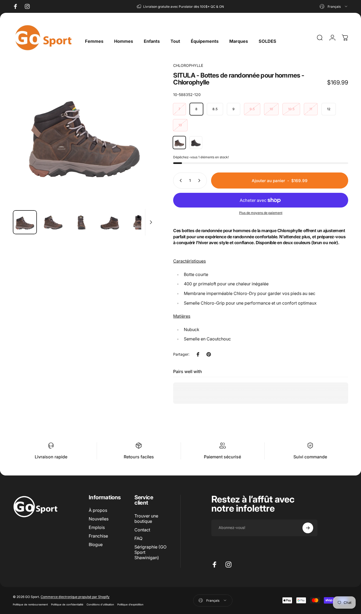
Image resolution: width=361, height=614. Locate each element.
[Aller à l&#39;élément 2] (53, 222)
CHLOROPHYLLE (188, 65)
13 (180, 125)
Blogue (96, 544)
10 (271, 109)
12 (328, 109)
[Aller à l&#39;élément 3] (81, 222)
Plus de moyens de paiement (260, 213)
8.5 (215, 109)
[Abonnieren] (307, 528)
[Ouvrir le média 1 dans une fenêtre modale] (84, 134)
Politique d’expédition (130, 604)
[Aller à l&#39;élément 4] (110, 222)
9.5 (252, 109)
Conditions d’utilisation (100, 604)
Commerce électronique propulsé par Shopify (75, 597)
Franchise (98, 536)
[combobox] (334, 6)
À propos (98, 510)
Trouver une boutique (146, 518)
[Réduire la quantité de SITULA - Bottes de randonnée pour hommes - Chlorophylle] (179, 180)
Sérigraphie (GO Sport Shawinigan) (150, 552)
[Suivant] (142, 143)
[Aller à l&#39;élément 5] (138, 222)
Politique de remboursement (30, 604)
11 (310, 109)
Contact (142, 529)
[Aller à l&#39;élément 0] (25, 222)
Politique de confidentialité (67, 604)
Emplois (97, 527)
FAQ (138, 538)
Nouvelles (98, 518)
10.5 (291, 109)
